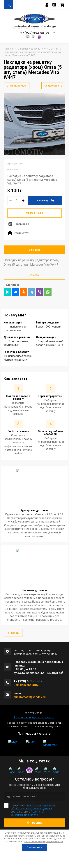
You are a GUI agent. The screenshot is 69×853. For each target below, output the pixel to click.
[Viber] (39, 292)
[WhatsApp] (48, 292)
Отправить (34, 822)
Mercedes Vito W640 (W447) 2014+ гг (37, 48)
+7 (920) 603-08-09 (34, 33)
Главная (8, 48)
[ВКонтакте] (15, 292)
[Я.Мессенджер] (7, 292)
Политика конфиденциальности (33, 717)
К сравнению (21, 224)
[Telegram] (31, 292)
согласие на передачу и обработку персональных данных (33, 807)
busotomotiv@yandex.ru (30, 697)
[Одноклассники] (23, 292)
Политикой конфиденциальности (43, 841)
